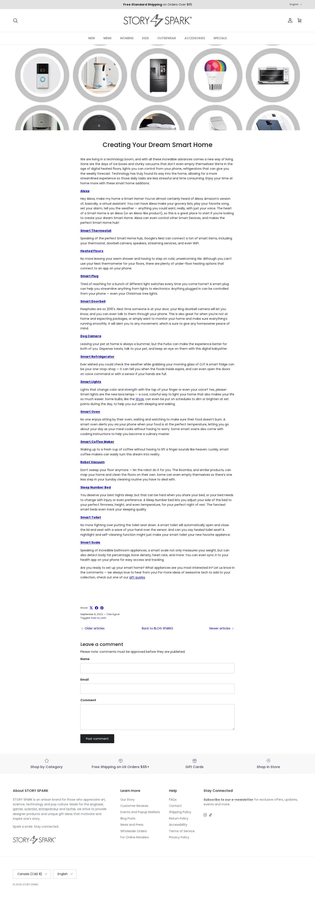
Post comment (97, 739)
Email (84, 680)
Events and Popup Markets (140, 812)
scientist (30, 809)
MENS (107, 38)
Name (85, 659)
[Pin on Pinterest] (102, 607)
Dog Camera (90, 336)
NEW (91, 38)
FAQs (173, 799)
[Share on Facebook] (96, 607)
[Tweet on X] (91, 607)
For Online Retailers (134, 837)
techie (71, 809)
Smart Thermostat (95, 230)
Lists (103, 618)
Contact (175, 806)
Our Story (127, 799)
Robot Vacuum (92, 462)
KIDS (145, 38)
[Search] (15, 20)
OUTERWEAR (166, 38)
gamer (18, 809)
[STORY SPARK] (157, 20)
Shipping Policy (180, 812)
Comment (88, 700)
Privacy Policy (179, 837)
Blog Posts (127, 818)
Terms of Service (182, 831)
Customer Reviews (134, 806)
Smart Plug (89, 276)
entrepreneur (48, 809)
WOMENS (127, 38)
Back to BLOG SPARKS (157, 628)
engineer (96, 804)
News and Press (131, 824)
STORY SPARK (30, 884)
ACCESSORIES (194, 38)
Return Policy (178, 818)
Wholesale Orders (133, 831)
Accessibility (178, 824)
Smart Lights (90, 382)
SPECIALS (220, 38)
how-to (95, 618)
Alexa (84, 191)
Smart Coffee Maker (97, 442)
